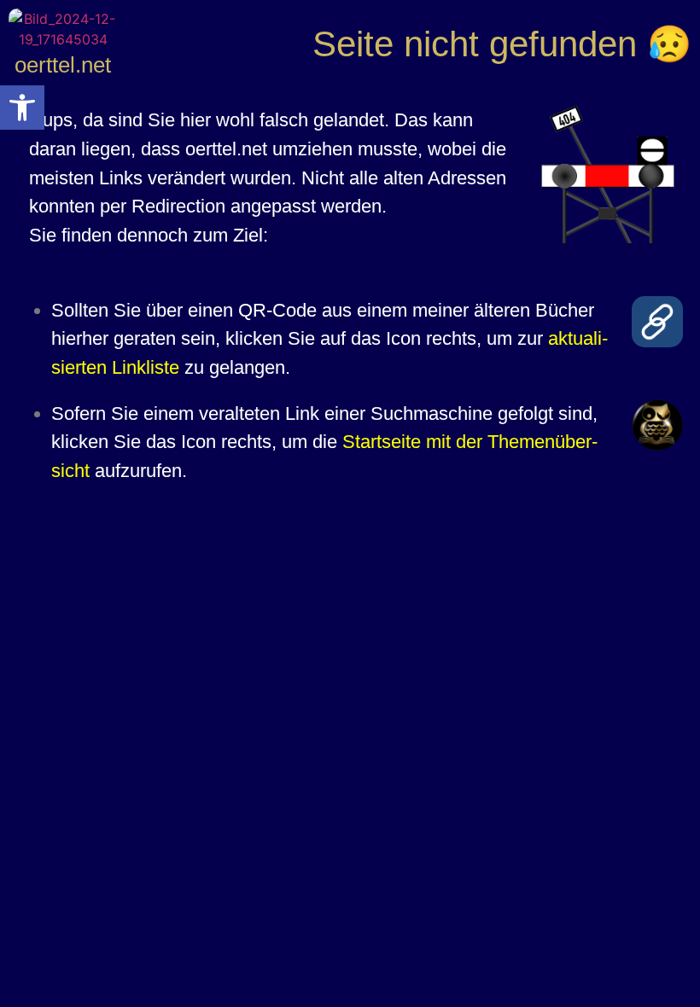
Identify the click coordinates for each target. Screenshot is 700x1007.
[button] (22, 107)
